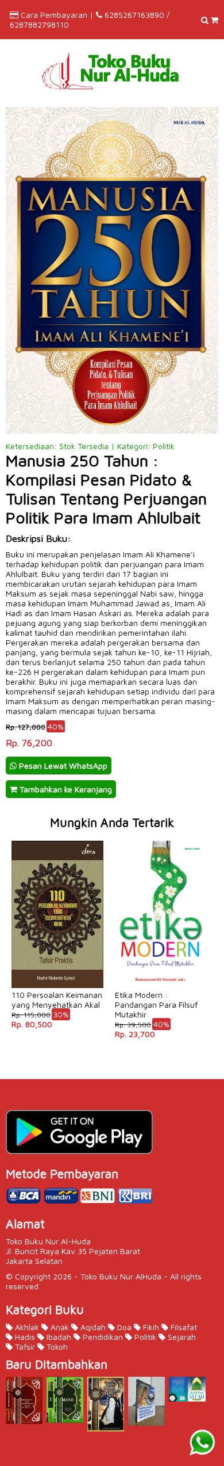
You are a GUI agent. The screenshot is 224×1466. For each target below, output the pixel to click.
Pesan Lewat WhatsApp (62, 765)
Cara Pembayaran (54, 15)
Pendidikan (101, 1337)
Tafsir (24, 1346)
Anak (58, 1327)
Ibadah (57, 1337)
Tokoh (56, 1346)
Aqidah (92, 1327)
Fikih (150, 1327)
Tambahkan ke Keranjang (64, 789)
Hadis (24, 1337)
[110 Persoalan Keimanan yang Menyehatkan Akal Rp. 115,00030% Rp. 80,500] (57, 840)
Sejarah (180, 1337)
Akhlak (26, 1327)
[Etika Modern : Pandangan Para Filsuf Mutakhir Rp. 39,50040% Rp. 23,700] (161, 840)
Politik (144, 1337)
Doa (123, 1327)
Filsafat (182, 1327)
